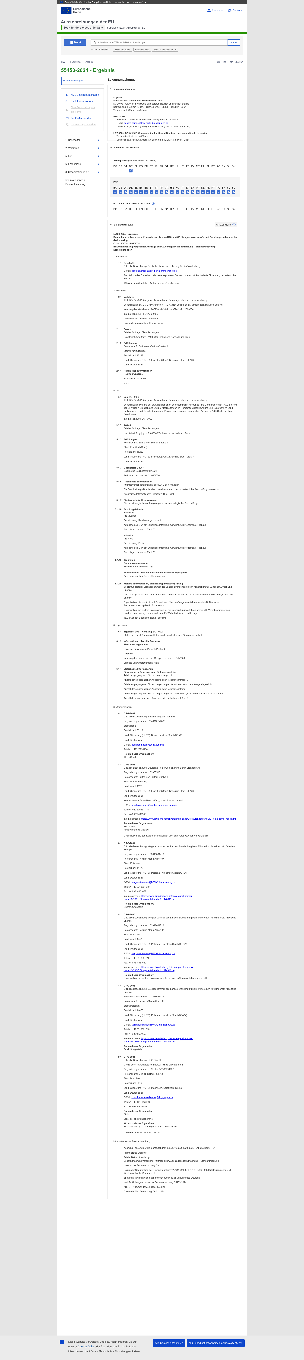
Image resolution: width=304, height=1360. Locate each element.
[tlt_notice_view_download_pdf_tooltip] (115, 192)
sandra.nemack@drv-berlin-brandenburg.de (146, 123)
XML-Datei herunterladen (85, 94)
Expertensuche (142, 49)
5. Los (68, 156)
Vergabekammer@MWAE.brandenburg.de (153, 882)
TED (63, 62)
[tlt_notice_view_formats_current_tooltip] (234, 224)
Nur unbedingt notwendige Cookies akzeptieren (215, 1343)
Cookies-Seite (86, 1346)
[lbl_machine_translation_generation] (153, 203)
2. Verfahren (72, 148)
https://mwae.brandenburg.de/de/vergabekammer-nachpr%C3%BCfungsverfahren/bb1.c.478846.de (158, 897)
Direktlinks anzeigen (82, 101)
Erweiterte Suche (122, 49)
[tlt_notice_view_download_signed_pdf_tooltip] (131, 170)
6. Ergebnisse (73, 164)
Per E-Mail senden (81, 118)
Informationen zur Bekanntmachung (75, 182)
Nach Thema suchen (163, 49)
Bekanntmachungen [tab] (73, 80)
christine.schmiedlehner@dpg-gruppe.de (152, 1097)
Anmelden (217, 10)
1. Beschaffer (72, 140)
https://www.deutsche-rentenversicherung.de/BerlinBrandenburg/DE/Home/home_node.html (188, 818)
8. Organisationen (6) (77, 172)
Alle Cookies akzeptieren (169, 1343)
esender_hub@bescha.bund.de (148, 744)
